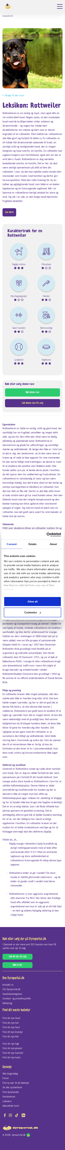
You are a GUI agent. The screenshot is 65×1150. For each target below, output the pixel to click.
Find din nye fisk (10, 1036)
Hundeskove (8, 1096)
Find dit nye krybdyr (12, 1032)
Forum (5, 1078)
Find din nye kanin (11, 1057)
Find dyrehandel (10, 1092)
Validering (7, 1003)
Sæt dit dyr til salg (17, 956)
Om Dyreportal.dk (11, 989)
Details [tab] (32, 544)
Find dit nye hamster (12, 1053)
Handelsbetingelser (12, 994)
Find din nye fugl (10, 1043)
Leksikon (7, 1101)
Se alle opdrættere (12, 1087)
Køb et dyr (17, 965)
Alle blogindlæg (10, 1073)
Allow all (33, 601)
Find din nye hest (11, 1027)
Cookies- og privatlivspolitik (16, 998)
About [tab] (53, 544)
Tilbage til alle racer (14, 95)
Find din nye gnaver (12, 1048)
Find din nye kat (10, 1022)
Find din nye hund (11, 1018)
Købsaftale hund (10, 1105)
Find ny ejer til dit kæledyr (15, 1083)
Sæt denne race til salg (32, 403)
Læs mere (9, 212)
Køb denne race (32, 392)
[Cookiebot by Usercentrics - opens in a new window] (46, 535)
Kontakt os (8, 984)
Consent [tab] (12, 544)
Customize (30, 612)
